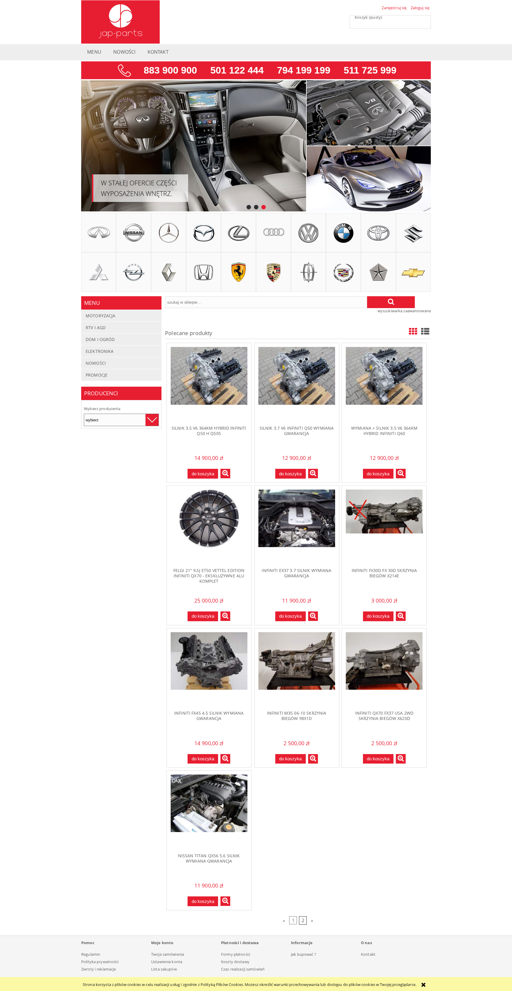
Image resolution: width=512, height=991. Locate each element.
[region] (256, 146)
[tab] (249, 207)
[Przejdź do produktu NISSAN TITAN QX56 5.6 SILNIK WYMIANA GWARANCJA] (209, 812)
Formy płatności (235, 954)
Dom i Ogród (100, 339)
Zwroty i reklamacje (98, 969)
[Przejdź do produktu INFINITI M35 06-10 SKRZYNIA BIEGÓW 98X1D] (296, 669)
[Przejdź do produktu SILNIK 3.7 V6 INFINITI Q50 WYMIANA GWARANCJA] (296, 384)
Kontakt (368, 954)
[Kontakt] (256, 70)
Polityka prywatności (100, 961)
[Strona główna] (120, 21)
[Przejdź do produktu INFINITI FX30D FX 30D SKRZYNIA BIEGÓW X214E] (384, 527)
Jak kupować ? (303, 954)
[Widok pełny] (425, 331)
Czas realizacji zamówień (243, 969)
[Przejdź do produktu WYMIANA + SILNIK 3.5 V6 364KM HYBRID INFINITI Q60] (384, 384)
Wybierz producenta (102, 409)
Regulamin (90, 954)
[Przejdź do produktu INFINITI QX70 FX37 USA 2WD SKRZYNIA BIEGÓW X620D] (384, 669)
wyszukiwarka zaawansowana (404, 310)
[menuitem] (94, 53)
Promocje (97, 375)
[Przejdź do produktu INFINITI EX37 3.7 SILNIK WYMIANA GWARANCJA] (296, 527)
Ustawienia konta (166, 961)
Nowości (96, 363)
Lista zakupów (164, 969)
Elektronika (99, 351)
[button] (225, 473)
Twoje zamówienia (167, 954)
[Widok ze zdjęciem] (413, 331)
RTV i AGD (95, 327)
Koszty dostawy (235, 961)
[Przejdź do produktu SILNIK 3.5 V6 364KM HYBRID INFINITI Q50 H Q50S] (209, 384)
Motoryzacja (100, 315)
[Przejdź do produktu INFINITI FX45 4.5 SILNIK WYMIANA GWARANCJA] (209, 669)
